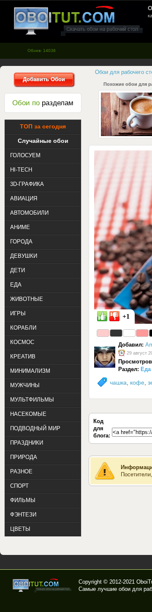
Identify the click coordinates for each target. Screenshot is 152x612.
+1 (126, 316)
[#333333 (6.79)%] (116, 333)
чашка (118, 382)
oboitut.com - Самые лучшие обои (42, 585)
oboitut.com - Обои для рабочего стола (78, 20)
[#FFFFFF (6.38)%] (129, 333)
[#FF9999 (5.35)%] (142, 333)
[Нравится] (102, 316)
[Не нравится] (114, 316)
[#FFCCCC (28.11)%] (103, 333)
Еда (146, 369)
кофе (137, 382)
